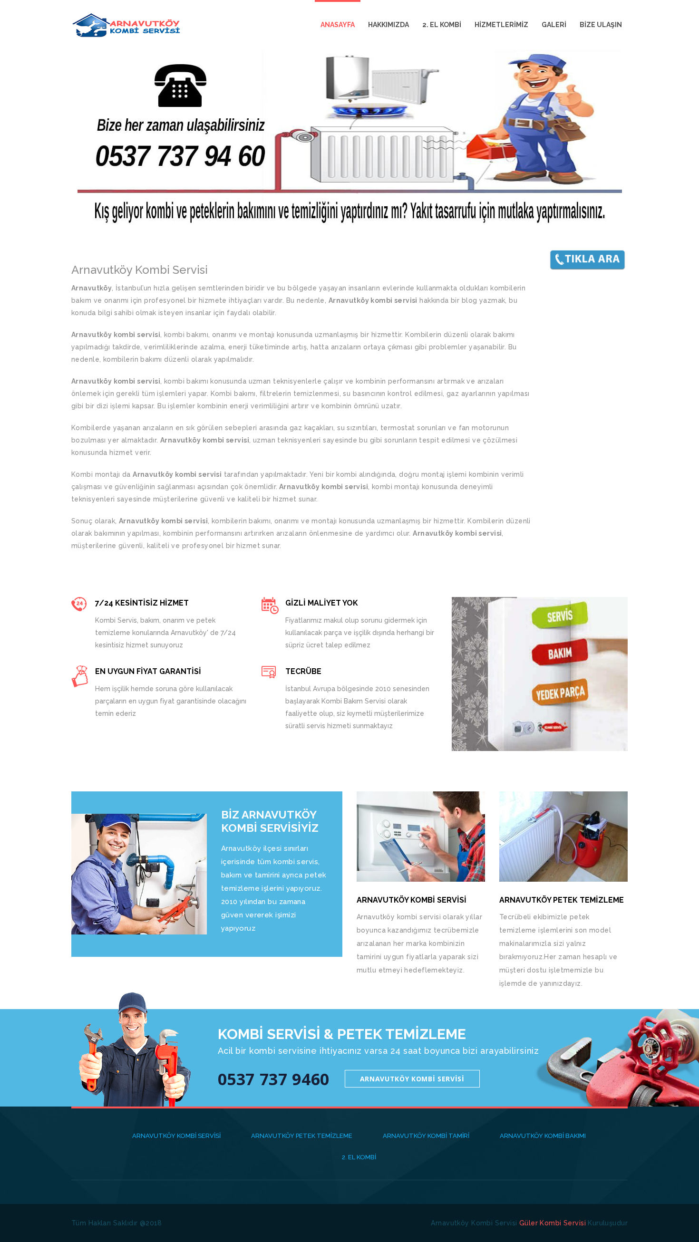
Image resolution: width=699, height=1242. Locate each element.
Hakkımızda (388, 25)
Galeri (554, 25)
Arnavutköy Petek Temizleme (301, 1135)
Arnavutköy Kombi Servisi (412, 1078)
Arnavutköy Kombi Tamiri (426, 1135)
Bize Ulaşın (601, 25)
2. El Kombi (441, 25)
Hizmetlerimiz (501, 25)
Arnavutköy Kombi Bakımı (543, 1135)
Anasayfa (337, 25)
